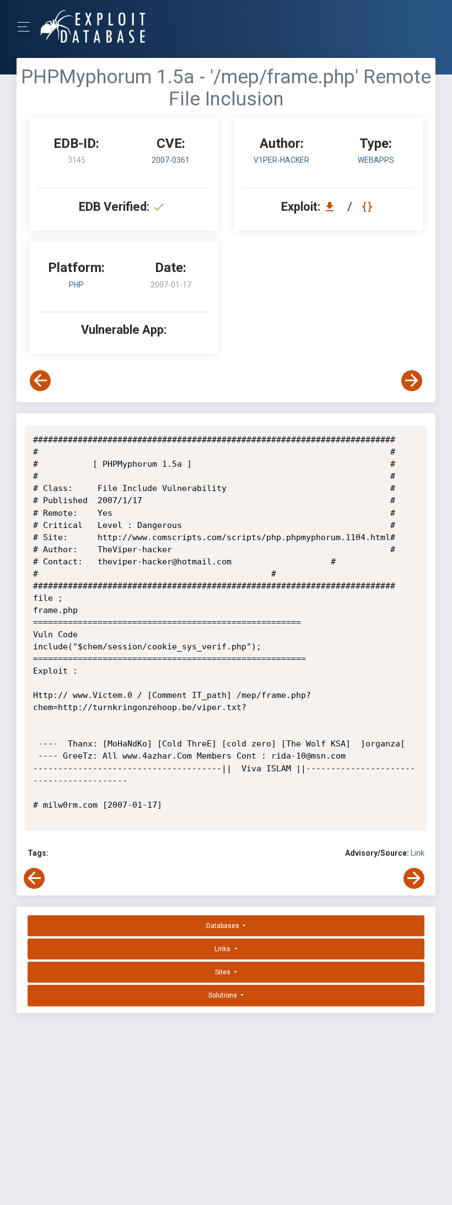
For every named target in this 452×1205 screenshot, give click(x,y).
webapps (376, 160)
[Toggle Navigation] (27, 26)
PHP (76, 284)
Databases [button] (223, 926)
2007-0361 (171, 160)
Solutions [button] (223, 995)
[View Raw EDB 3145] (368, 207)
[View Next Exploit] (411, 380)
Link (417, 853)
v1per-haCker (281, 160)
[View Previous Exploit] (40, 380)
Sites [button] (223, 972)
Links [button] (223, 949)
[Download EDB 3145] (332, 207)
